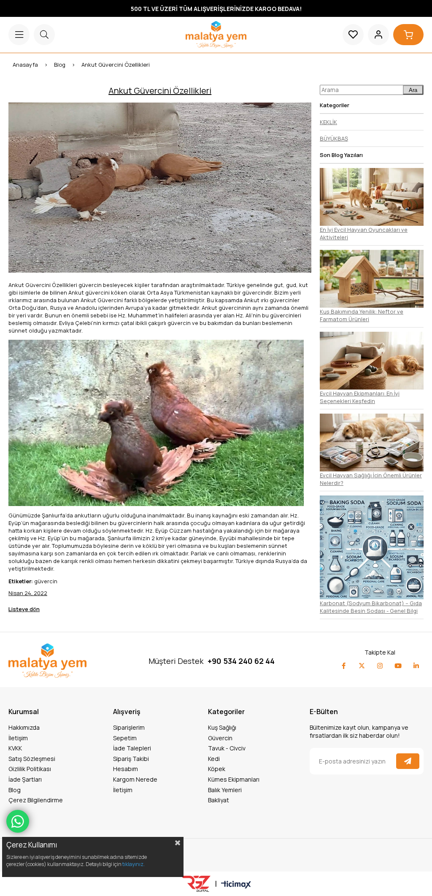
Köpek (216, 769)
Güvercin (220, 738)
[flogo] (47, 661)
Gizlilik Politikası (29, 769)
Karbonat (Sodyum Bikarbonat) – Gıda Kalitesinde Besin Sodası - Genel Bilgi (371, 606)
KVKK (15, 748)
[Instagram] (380, 665)
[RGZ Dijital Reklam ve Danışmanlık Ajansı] (196, 884)
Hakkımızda (24, 727)
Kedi (214, 759)
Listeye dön (24, 609)
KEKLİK (328, 122)
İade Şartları (25, 779)
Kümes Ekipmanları (233, 779)
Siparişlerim (129, 727)
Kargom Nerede (135, 779)
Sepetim (125, 738)
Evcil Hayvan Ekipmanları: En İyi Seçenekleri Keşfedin (360, 397)
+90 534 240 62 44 (241, 661)
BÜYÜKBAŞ (334, 138)
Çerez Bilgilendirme (35, 800)
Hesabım (125, 769)
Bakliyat (218, 800)
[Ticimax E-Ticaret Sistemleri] (236, 885)
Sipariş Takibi (131, 759)
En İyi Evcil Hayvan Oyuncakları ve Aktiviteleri (364, 233)
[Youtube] (398, 665)
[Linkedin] (416, 665)
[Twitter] (361, 665)
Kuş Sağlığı (222, 727)
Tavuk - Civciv (227, 748)
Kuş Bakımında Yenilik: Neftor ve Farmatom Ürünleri (361, 315)
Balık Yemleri (225, 790)
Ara (413, 90)
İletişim (18, 738)
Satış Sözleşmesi (31, 759)
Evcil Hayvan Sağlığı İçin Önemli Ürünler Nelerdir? (371, 479)
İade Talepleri (132, 748)
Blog (14, 790)
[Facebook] (343, 665)
